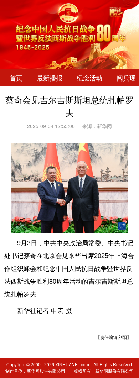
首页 (16, 78)
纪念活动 (89, 78)
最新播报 (49, 78)
